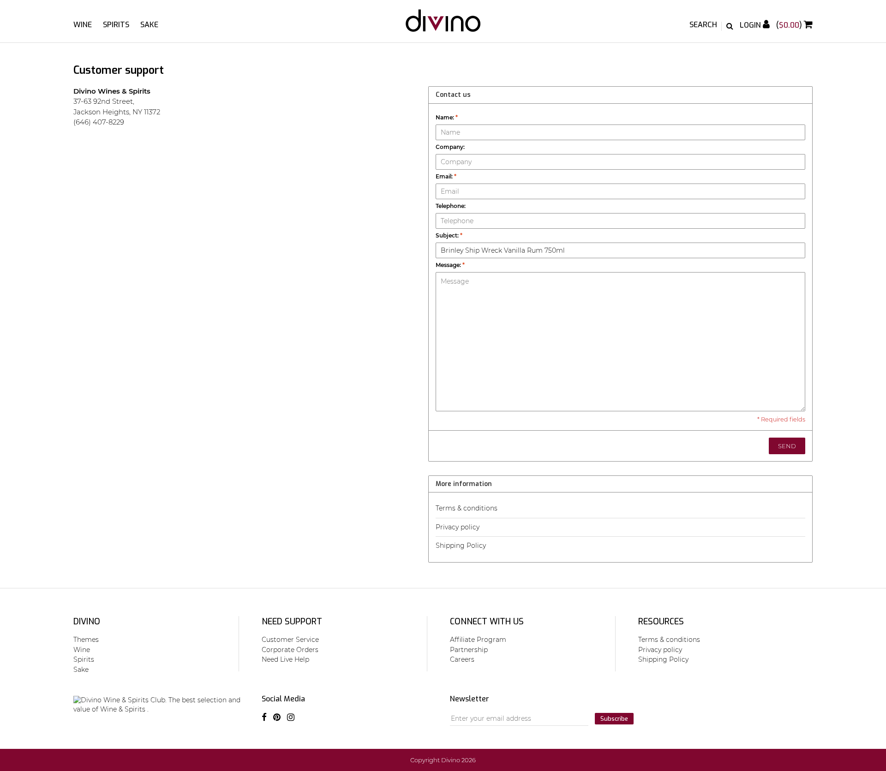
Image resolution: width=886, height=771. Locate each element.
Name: (447, 117)
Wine (82, 25)
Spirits (116, 25)
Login (751, 25)
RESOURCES (661, 621)
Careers (462, 659)
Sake (149, 25)
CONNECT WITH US (487, 621)
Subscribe (614, 719)
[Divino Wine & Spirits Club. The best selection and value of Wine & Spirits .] (443, 25)
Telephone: (451, 205)
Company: (450, 146)
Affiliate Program (478, 639)
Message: (450, 264)
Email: (446, 176)
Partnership (469, 650)
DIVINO (86, 621)
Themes (86, 639)
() (790, 25)
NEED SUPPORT (292, 621)
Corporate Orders (290, 650)
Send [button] (787, 446)
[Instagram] (290, 717)
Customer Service (290, 639)
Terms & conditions (466, 508)
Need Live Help (285, 659)
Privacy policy (457, 527)
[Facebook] (264, 717)
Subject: (449, 235)
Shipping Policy (461, 545)
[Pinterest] (277, 717)
